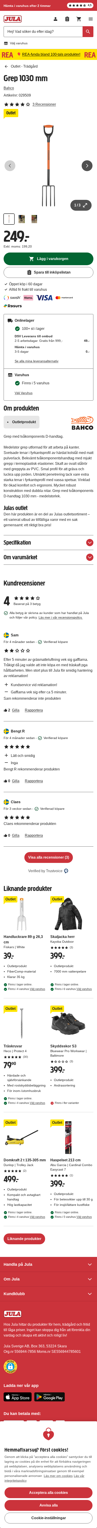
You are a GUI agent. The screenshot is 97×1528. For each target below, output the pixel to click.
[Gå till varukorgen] (79, 19)
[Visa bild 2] (21, 219)
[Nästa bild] (87, 165)
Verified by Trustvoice (45, 871)
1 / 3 (77, 205)
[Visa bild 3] (34, 219)
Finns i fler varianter (67, 1103)
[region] (48, 1474)
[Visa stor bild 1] (48, 166)
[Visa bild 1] (9, 219)
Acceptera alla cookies (48, 1493)
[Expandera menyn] (90, 19)
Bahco (9, 88)
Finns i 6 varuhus (73, 989)
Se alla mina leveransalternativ (36, 361)
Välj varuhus (19, 43)
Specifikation (17, 542)
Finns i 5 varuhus (73, 1217)
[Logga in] (55, 19)
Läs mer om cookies (58, 1476)
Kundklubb (14, 1294)
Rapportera (34, 710)
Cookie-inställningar (48, 1518)
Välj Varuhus (23, 393)
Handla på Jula (18, 1264)
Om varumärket (20, 557)
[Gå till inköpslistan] (67, 19)
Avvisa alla (48, 1505)
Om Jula (12, 1279)
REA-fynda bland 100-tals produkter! (51, 54)
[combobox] (48, 31)
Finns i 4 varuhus (26, 989)
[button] (10, 1366)
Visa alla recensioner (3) (48, 857)
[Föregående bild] (10, 165)
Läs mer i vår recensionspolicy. (61, 617)
